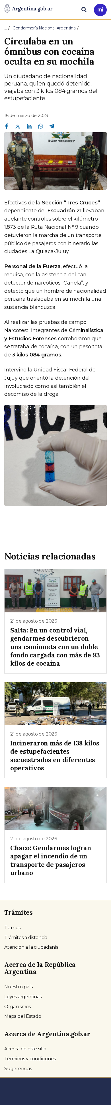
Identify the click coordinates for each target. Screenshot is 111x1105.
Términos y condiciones (30, 1058)
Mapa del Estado (22, 1016)
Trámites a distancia (25, 937)
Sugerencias (18, 1068)
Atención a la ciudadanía (31, 947)
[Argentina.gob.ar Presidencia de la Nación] (28, 9)
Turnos (12, 927)
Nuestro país (18, 986)
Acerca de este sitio (25, 1048)
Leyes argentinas (23, 996)
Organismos (17, 1006)
